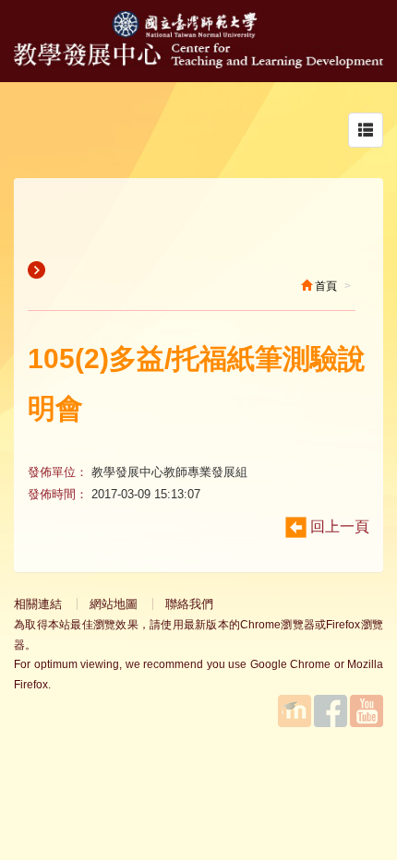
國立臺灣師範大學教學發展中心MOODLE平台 (294, 711)
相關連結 (38, 604)
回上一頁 (338, 526)
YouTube (366, 711)
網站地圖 (114, 604)
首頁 (324, 286)
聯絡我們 (189, 604)
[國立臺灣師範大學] (198, 34)
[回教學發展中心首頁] (198, 63)
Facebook (330, 711)
